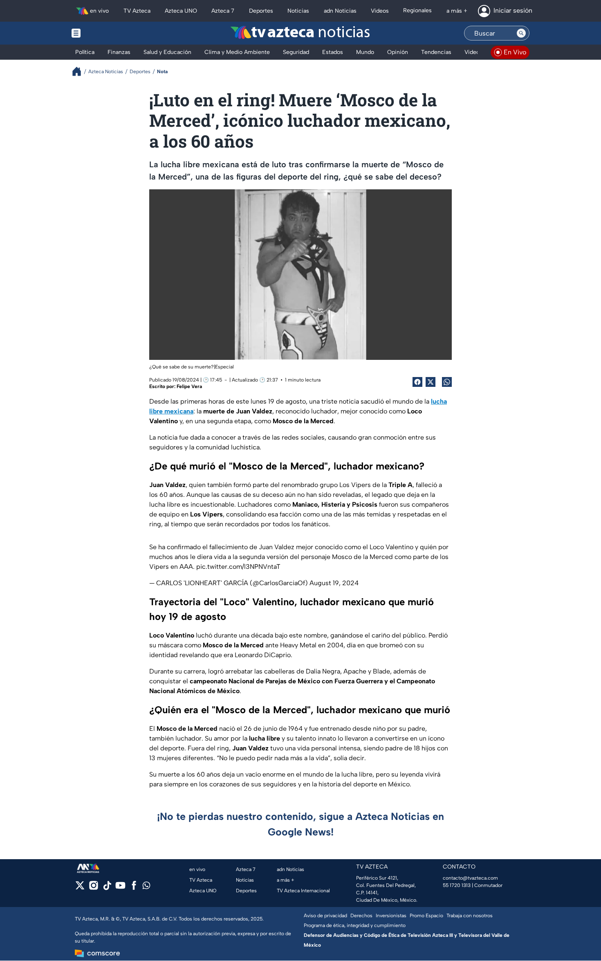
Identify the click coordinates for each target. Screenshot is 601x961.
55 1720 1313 (457, 885)
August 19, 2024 (334, 583)
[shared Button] (447, 382)
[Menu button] (104, 33)
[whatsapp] (146, 887)
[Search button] (521, 33)
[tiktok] (107, 888)
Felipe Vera (189, 386)
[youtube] (120, 888)
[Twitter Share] (430, 382)
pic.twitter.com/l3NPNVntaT (238, 566)
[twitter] (80, 888)
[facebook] (134, 888)
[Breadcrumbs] (80, 71)
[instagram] (93, 888)
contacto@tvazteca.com (470, 878)
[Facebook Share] (417, 382)
